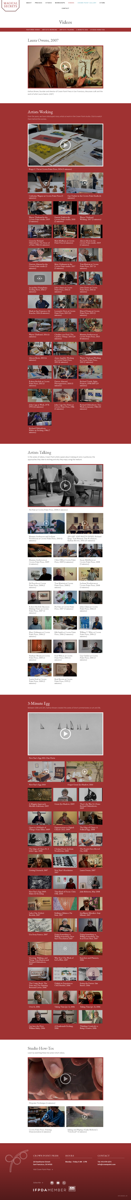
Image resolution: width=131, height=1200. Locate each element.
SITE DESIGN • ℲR (122, 1195)
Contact (65, 8)
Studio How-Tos (97, 30)
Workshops (60, 3)
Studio (49, 3)
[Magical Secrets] (10, 6)
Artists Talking (67, 30)
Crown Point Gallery (87, 3)
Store (102, 3)
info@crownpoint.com (106, 1164)
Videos (71, 3)
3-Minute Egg (82, 30)
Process (38, 3)
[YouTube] (58, 1183)
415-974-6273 (106, 1162)
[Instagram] (52, 1183)
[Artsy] (64, 1183)
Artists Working (49, 30)
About (29, 3)
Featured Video (33, 30)
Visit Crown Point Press (41, 1169)
